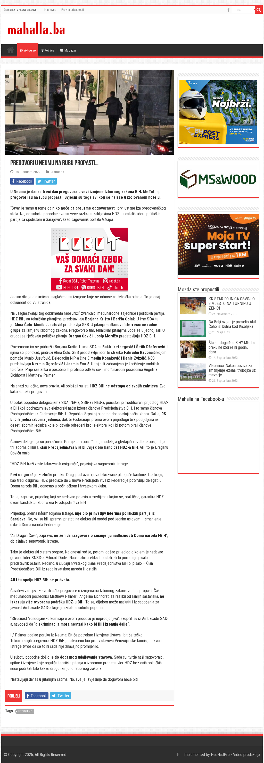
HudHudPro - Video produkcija (235, 754)
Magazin (70, 50)
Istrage (52, 541)
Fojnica (49, 50)
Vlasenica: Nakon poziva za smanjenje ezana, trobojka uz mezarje (232, 370)
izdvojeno (25, 711)
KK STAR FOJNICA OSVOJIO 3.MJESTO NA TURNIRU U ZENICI (232, 303)
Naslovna (50, 10)
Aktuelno (30, 50)
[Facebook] (228, 10)
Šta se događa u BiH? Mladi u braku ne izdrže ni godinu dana (232, 347)
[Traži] (259, 10)
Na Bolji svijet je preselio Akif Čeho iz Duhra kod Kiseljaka (232, 324)
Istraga (107, 219)
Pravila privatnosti (72, 10)
